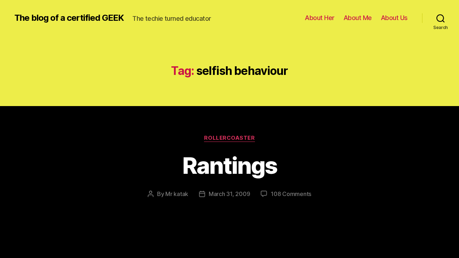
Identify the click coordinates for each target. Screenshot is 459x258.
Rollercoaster (229, 138)
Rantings (229, 165)
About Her (320, 18)
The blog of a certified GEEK (69, 18)
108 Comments (291, 193)
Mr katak (176, 193)
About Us (394, 18)
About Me (358, 18)
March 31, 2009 (229, 193)
